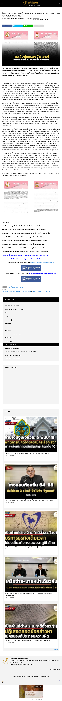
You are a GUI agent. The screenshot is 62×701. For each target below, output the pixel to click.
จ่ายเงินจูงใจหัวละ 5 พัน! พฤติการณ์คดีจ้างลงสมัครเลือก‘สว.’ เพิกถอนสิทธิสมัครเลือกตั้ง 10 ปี (28, 453)
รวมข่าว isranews (10, 345)
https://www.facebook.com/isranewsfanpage (42, 262)
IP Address (5, 291)
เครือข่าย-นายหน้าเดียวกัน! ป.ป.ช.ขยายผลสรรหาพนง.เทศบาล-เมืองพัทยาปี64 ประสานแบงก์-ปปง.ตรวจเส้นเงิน (28, 594)
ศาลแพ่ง (40, 291)
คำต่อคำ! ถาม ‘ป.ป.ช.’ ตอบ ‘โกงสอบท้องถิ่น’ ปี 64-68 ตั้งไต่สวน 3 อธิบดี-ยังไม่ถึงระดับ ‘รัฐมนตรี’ (29, 500)
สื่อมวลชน (34, 291)
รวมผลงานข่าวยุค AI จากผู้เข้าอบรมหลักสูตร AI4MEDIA (21, 352)
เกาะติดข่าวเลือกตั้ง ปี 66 (12, 348)
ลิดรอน (29, 291)
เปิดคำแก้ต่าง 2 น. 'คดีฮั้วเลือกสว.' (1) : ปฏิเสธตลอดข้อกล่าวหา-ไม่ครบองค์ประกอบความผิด (28, 640)
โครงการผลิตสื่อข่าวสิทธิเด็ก (13, 355)
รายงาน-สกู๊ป (9, 320)
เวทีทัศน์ (7, 316)
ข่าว (9, 287)
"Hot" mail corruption (13, 334)
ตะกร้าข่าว (8, 330)
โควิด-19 (19, 291)
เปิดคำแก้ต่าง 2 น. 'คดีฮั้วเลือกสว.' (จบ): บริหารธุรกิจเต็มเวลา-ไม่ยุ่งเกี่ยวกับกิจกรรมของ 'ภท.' (28, 547)
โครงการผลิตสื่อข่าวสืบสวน (13, 359)
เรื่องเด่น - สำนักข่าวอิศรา (16, 287)
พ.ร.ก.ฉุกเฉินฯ (46, 291)
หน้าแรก (4, 10)
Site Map (57, 669)
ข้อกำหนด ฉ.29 (13, 291)
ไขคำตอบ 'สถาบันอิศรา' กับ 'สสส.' (14, 309)
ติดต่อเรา (52, 669)
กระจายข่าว (8, 327)
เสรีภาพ (25, 291)
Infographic (9, 337)
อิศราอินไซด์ (8, 341)
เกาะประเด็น (8, 323)
